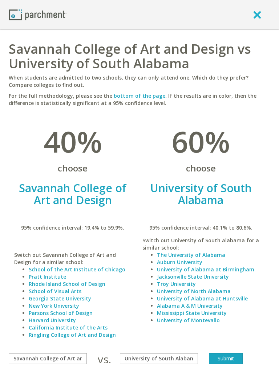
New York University (54, 305)
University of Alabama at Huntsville (202, 298)
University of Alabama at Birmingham (205, 269)
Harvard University (52, 320)
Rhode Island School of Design (67, 283)
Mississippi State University (192, 313)
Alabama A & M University (190, 305)
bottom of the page (139, 95)
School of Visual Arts (55, 291)
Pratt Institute (47, 276)
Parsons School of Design (61, 313)
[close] (257, 14)
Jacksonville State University (193, 276)
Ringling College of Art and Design (72, 334)
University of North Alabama (194, 291)
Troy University (176, 283)
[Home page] (37, 14)
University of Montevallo (188, 320)
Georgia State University (60, 298)
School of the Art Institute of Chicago (77, 269)
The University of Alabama (191, 254)
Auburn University (179, 262)
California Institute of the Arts (68, 327)
